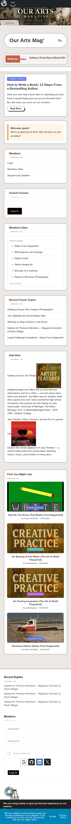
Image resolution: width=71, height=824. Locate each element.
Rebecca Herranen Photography (31, 277)
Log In (13, 772)
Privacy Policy (63, 816)
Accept (52, 816)
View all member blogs (15, 283)
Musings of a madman (26, 270)
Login (10, 163)
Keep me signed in (21, 753)
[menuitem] (4, 4)
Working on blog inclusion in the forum (27, 322)
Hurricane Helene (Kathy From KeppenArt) (35, 646)
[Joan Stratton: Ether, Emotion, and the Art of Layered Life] (23, 433)
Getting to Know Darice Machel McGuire (41, 58)
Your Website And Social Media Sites (26, 316)
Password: (14, 741)
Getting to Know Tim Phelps (21, 375)
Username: (14, 729)
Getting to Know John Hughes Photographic (30, 309)
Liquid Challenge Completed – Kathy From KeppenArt (35, 337)
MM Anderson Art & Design (29, 252)
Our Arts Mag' (26, 40)
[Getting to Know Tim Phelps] (48, 375)
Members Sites (15, 169)
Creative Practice (16, 79)
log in (51, 132)
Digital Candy (21, 258)
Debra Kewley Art (24, 264)
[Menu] (60, 40)
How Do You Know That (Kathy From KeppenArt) (35, 515)
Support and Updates (18, 175)
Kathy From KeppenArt (26, 246)
